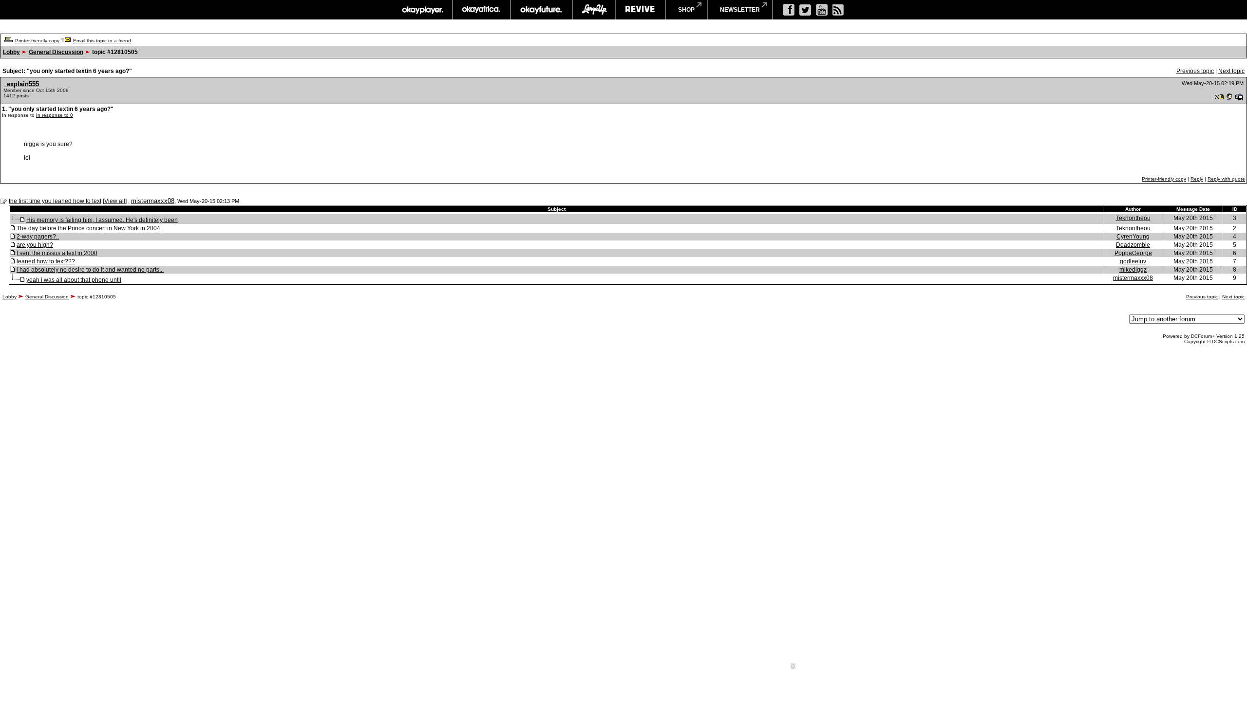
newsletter (740, 9)
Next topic (1231, 71)
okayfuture (541, 9)
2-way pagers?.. (38, 236)
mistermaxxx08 (152, 200)
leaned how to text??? (46, 261)
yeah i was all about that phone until (73, 280)
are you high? (35, 244)
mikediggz (1133, 269)
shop (686, 9)
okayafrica (481, 9)
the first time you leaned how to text (55, 201)
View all (114, 201)
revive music (640, 9)
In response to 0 (54, 115)
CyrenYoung (1133, 236)
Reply (1196, 179)
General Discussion (56, 52)
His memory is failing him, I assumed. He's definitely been (102, 220)
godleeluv (1133, 261)
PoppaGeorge (1133, 253)
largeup (594, 9)
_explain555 (21, 84)
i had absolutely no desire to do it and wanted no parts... (90, 269)
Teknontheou (1133, 218)
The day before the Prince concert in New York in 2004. (89, 228)
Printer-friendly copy (37, 40)
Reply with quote (1226, 179)
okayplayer (422, 9)
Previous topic (1195, 71)
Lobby (11, 52)
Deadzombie (1133, 244)
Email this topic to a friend (102, 40)
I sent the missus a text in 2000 (57, 253)
